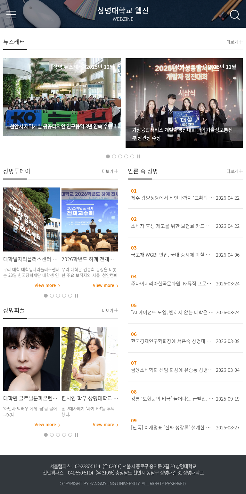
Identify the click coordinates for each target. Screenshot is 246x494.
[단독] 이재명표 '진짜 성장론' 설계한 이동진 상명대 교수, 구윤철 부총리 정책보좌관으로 (172, 427)
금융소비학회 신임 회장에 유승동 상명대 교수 (172, 369)
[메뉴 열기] (11, 14)
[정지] (138, 156)
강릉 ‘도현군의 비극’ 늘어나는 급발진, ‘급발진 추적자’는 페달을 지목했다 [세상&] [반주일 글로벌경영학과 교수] (172, 398)
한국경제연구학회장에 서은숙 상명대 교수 (172, 341)
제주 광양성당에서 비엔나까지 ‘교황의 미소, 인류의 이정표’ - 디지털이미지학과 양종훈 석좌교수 (172, 197)
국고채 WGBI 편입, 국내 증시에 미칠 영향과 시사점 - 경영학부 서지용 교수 (172, 254)
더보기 (232, 41)
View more (45, 285)
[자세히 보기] (62, 97)
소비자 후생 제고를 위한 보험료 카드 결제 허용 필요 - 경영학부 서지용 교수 (172, 225)
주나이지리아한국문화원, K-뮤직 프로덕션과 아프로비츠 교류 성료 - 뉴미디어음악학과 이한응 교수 (172, 283)
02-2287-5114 (87, 466)
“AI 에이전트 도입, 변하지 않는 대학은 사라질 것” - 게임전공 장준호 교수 (172, 312)
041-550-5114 (80, 472)
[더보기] (31, 219)
